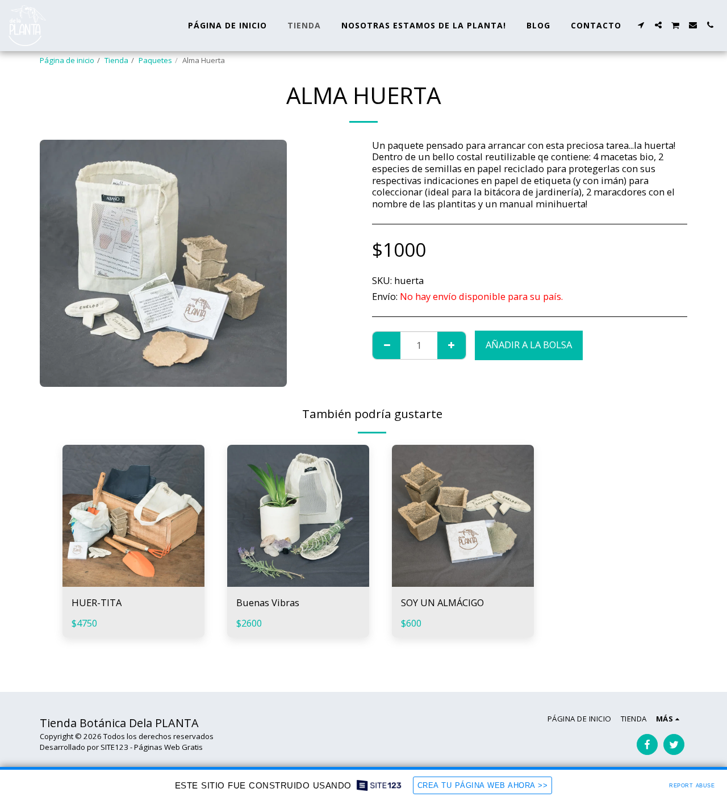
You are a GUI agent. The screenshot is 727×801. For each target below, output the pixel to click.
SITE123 (114, 747)
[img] (133, 516)
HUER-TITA (97, 602)
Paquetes (155, 60)
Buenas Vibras (267, 602)
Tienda (116, 60)
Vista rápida (133, 581)
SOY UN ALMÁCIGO (442, 602)
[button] (641, 25)
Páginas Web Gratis (168, 747)
